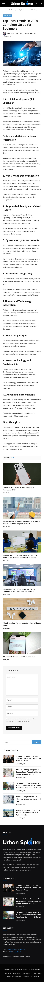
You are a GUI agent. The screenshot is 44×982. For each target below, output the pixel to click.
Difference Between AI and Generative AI (19, 657)
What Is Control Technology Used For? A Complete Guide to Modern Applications (19, 590)
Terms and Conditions (14, 976)
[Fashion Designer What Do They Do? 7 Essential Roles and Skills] (8, 799)
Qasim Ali (11, 33)
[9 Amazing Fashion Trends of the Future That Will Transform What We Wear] (8, 759)
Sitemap (37, 976)
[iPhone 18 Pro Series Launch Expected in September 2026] (22, 474)
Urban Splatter (35, 969)
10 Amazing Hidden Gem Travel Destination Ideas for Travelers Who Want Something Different (28, 785)
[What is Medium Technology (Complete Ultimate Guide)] (22, 609)
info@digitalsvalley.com (16, 949)
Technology (7, 15)
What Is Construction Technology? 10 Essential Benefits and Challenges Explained (21, 522)
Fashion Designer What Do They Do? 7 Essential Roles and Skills (28, 799)
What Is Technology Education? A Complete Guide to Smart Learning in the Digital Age (20, 556)
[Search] (41, 3)
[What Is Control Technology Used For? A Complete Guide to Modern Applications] (22, 575)
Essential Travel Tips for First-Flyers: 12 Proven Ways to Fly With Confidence (28, 812)
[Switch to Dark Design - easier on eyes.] (37, 4)
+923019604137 (14, 952)
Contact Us (17, 974)
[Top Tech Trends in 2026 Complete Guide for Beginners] (22, 53)
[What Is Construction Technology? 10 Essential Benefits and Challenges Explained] (22, 508)
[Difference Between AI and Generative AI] (22, 643)
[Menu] (3, 4)
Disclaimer (37, 974)
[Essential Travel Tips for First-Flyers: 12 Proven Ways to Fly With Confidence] (8, 813)
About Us (8, 974)
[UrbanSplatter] (22, 3)
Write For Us (28, 976)
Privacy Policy (27, 974)
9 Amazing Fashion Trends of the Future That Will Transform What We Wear (28, 758)
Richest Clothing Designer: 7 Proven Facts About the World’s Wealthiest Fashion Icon (28, 772)
